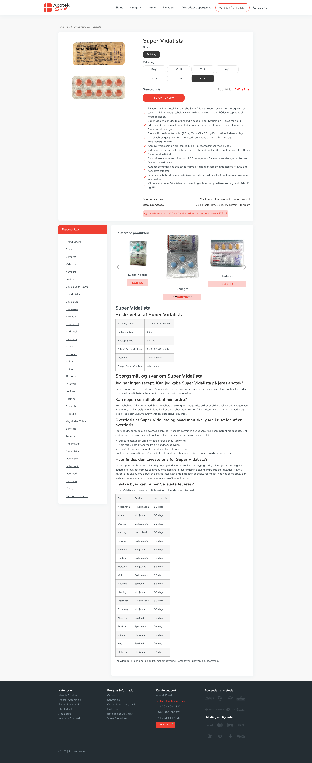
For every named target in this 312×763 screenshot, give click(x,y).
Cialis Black (72, 302)
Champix (71, 406)
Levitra (70, 279)
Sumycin (71, 429)
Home (119, 7)
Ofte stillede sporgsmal (196, 7)
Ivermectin (72, 473)
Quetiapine (72, 458)
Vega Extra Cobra (76, 421)
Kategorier (136, 7)
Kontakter (169, 7)
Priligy (69, 369)
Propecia (71, 414)
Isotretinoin (72, 466)
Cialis (69, 249)
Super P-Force (137, 274)
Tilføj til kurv (164, 98)
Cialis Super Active (77, 287)
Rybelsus (71, 339)
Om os (153, 7)
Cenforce (71, 257)
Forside (61, 27)
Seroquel (71, 354)
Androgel (71, 331)
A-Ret (69, 361)
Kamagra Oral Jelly (77, 496)
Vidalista (71, 264)
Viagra (69, 488)
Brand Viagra (73, 242)
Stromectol (72, 324)
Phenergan (72, 309)
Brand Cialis (73, 294)
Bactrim (70, 399)
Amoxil (70, 346)
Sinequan (71, 481)
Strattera (71, 384)
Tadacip (227, 276)
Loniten (70, 391)
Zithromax (72, 376)
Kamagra (71, 272)
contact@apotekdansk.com (171, 701)
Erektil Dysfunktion (76, 27)
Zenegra (182, 288)
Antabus (71, 316)
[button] (138, 282)
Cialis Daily (72, 451)
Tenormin (71, 436)
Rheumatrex (73, 444)
